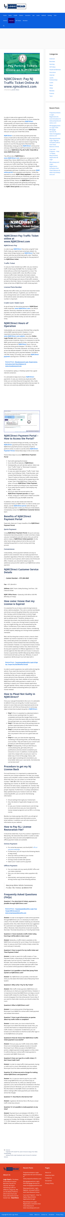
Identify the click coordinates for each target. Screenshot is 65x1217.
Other (51, 88)
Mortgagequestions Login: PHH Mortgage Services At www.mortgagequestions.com (32, 1183)
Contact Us (48, 1178)
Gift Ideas (18, 20)
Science (5, 20)
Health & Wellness (55, 70)
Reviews (25, 20)
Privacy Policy (49, 1183)
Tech (55, 15)
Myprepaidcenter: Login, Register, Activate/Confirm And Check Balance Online (55, 142)
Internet (11, 20)
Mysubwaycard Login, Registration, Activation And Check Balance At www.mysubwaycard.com (54, 168)
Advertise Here (49, 1175)
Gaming (50, 15)
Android (44, 15)
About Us (48, 1172)
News (10, 15)
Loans (38, 15)
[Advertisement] (32, 37)
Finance (21, 15)
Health (15, 15)
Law (33, 15)
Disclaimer (48, 1181)
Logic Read (15, 1214)
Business (52, 61)
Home (5, 15)
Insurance (27, 15)
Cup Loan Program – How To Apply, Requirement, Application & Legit (32, 1197)
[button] (3, 25)
